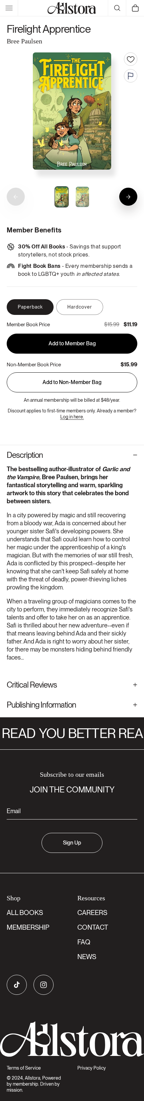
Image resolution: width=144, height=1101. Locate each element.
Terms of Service (24, 1068)
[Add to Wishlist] (130, 59)
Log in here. (72, 416)
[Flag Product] (130, 75)
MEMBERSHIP (28, 927)
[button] (9, 8)
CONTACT (92, 927)
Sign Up (72, 843)
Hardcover (79, 307)
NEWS (86, 957)
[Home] (72, 8)
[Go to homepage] (72, 1039)
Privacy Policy (91, 1068)
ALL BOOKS (25, 913)
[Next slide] (128, 197)
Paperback (30, 307)
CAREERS (92, 913)
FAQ (83, 942)
